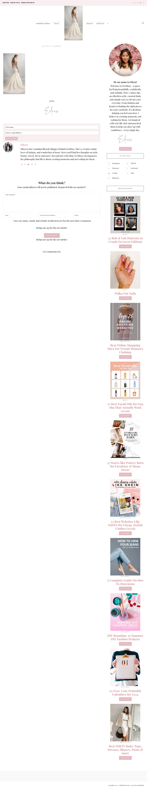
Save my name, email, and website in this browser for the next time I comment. (52, 220)
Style (56, 22)
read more (125, 149)
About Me (5, 2)
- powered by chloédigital (137, 785)
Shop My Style (15, 2)
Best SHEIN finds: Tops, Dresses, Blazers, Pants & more (125, 749)
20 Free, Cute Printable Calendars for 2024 (125, 692)
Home (125, 459)
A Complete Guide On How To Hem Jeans (125, 582)
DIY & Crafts (125, 576)
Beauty (90, 22)
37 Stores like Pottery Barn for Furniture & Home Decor (125, 466)
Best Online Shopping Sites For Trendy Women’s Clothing (125, 348)
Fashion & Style (125, 341)
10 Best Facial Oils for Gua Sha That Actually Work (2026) (125, 407)
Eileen (24, 144)
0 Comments (57, 46)
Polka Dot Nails (125, 293)
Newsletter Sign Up (27, 2)
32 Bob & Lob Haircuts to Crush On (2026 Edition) (125, 240)
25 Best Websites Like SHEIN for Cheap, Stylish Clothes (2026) (125, 525)
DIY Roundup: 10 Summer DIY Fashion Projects (125, 637)
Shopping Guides (43, 22)
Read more (125, 246)
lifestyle (100, 22)
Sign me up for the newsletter (52, 227)
